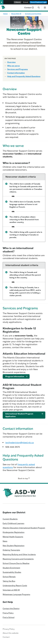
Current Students (10, 519)
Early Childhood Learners (13, 523)
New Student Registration (13, 545)
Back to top (23, 478)
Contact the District (11, 608)
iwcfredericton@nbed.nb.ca (19, 442)
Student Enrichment (11, 568)
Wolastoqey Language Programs (16, 594)
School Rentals (9, 577)
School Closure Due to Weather (16, 563)
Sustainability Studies (12, 572)
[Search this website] (39, 8)
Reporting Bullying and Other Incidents (19, 554)
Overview (11, 62)
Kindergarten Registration (13, 532)
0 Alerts (18, 2)
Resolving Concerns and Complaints (18, 559)
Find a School (8, 617)
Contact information (16, 73)
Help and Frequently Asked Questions (23, 76)
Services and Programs (17, 69)
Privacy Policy (9, 629)
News (5, 541)
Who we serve (13, 66)
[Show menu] (45, 7)
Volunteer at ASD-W (11, 590)
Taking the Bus (9, 581)
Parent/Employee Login (38, 2)
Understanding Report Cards (15, 585)
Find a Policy (8, 613)
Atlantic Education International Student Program (24, 528)
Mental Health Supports (13, 537)
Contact (27, 7)
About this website (10, 633)
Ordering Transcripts (11, 550)
